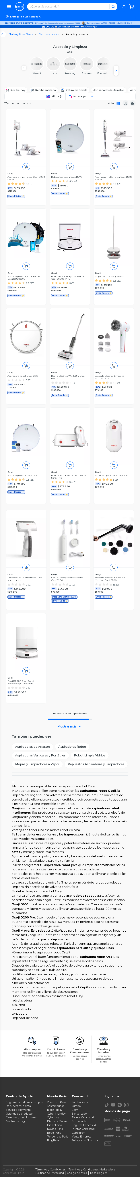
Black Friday (54, 1109)
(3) (72, 283)
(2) (116, 479)
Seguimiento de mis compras (24, 1102)
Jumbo (76, 1106)
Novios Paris (55, 1129)
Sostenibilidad (56, 1106)
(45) (75, 181)
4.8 (27, 479)
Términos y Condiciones (50, 1169)
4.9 (27, 183)
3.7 (114, 382)
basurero (18, 1005)
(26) (119, 183)
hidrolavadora (22, 1000)
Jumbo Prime (80, 1102)
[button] (70, 17)
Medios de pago (16, 1121)
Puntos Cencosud (83, 1129)
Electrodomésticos (49, 34)
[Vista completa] (118, 103)
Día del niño (54, 1125)
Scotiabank (79, 1121)
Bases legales (98, 1173)
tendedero (20, 1013)
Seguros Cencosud (84, 1125)
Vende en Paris (56, 1102)
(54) (119, 280)
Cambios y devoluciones (21, 1117)
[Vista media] (125, 103)
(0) (29, 380)
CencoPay (78, 1132)
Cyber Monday (56, 1113)
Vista (111, 103)
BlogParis (53, 1140)
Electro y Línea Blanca (21, 34)
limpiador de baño (25, 1018)
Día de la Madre (57, 1121)
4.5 (114, 280)
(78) (32, 479)
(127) (32, 283)
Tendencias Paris (57, 1136)
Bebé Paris (54, 1132)
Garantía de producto (19, 1113)
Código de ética (77, 1173)
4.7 (27, 283)
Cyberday (53, 1117)
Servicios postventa (18, 1109)
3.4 (71, 482)
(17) (31, 183)
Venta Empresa (82, 1136)
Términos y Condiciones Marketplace (92, 1169)
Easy (75, 1109)
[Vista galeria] (133, 103)
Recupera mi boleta (18, 1106)
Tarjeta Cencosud (83, 1117)
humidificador (22, 1009)
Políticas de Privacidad (49, 1173)
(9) (74, 482)
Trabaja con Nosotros (85, 1140)
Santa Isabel (79, 1113)
